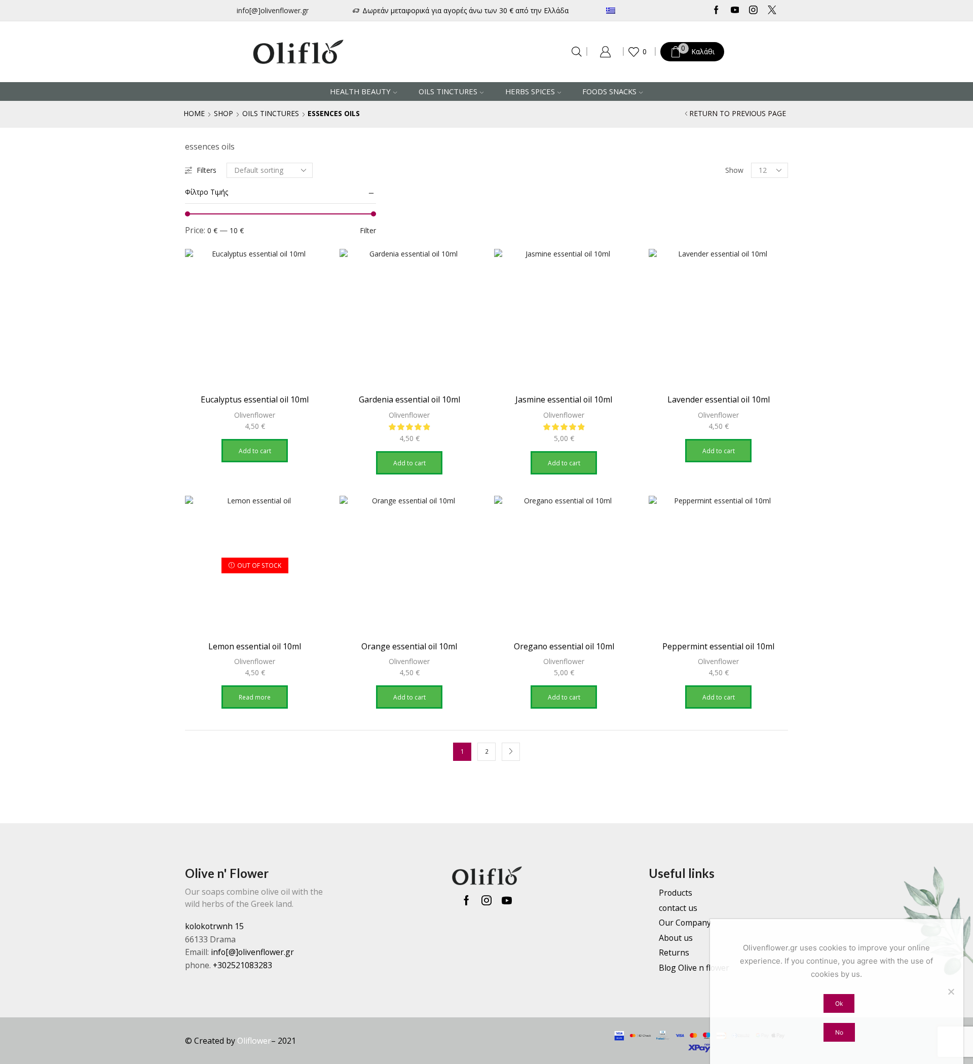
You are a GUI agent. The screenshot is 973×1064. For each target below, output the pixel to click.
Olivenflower (254, 415)
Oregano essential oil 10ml (564, 646)
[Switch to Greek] (641, 10)
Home (194, 113)
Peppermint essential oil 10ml (718, 646)
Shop (223, 113)
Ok (839, 1003)
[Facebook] (716, 11)
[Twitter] (772, 11)
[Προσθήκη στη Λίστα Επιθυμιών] (307, 270)
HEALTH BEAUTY (360, 91)
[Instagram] (753, 11)
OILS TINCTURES (448, 91)
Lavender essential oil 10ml (718, 399)
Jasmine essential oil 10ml (563, 399)
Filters (206, 170)
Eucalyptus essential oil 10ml (255, 399)
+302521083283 (242, 965)
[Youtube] (735, 11)
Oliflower (254, 1040)
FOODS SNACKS (609, 91)
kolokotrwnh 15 (214, 926)
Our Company (685, 922)
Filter (368, 230)
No (839, 1032)
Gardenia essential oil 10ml (409, 399)
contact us (678, 907)
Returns (674, 952)
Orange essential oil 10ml (409, 646)
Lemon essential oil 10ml (254, 646)
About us (676, 937)
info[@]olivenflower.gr (273, 10)
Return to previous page (737, 113)
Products (675, 892)
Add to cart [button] (255, 451)
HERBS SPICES (530, 91)
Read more (255, 697)
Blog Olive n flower (694, 967)
